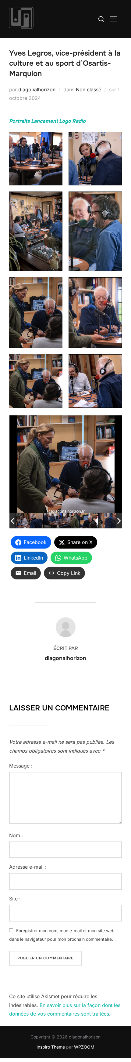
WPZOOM (84, 1046)
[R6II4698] (112, 521)
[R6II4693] (84, 521)
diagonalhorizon (36, 89)
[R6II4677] (29, 521)
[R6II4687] (57, 521)
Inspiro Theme (51, 1046)
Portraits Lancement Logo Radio (47, 121)
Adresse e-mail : (28, 867)
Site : (15, 899)
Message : (21, 766)
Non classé (88, 89)
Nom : (16, 835)
